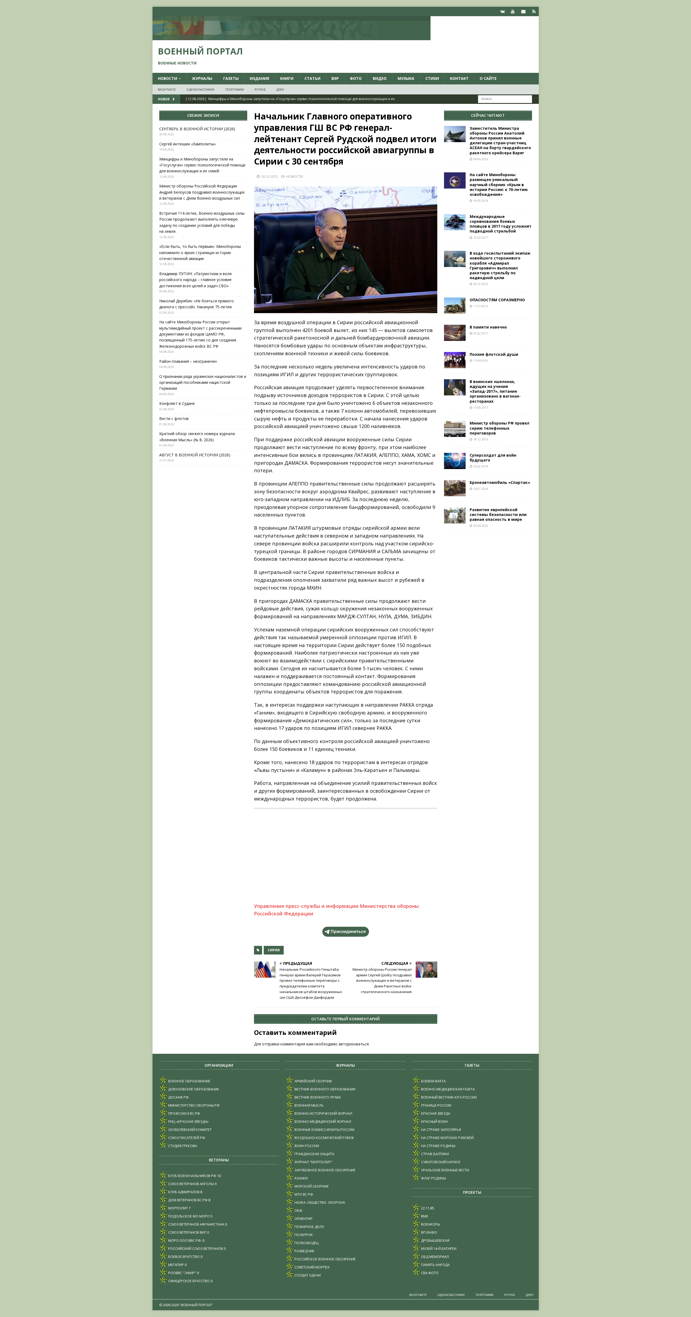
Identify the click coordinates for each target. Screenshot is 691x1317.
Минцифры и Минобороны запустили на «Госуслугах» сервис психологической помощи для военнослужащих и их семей (202, 165)
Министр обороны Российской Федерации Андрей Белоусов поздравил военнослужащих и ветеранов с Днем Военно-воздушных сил (202, 192)
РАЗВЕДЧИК (304, 1250)
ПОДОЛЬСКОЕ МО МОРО (188, 1216)
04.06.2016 (480, 159)
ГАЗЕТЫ (231, 78)
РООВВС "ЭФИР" (181, 1272)
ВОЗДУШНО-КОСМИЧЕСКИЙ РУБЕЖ (324, 1137)
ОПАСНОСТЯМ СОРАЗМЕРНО (497, 299)
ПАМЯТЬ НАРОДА (435, 1264)
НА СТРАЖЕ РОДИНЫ (437, 1145)
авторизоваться (353, 1043)
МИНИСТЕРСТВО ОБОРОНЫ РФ (193, 1105)
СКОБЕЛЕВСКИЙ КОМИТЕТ (189, 1129)
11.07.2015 (480, 306)
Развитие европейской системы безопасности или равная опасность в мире (498, 514)
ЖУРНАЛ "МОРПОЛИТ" (313, 1161)
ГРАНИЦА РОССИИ (435, 1105)
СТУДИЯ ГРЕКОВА (182, 1145)
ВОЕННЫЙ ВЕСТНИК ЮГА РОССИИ (448, 1097)
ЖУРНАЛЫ (202, 78)
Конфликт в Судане (177, 403)
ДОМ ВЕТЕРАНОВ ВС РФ (187, 1200)
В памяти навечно (488, 327)
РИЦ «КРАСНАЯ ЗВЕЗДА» (188, 1121)
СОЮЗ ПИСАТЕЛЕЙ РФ (186, 1137)
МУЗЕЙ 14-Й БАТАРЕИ (438, 1248)
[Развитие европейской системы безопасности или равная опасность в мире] (455, 515)
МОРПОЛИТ (177, 1208)
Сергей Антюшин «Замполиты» (187, 143)
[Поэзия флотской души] (455, 360)
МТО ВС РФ (303, 1194)
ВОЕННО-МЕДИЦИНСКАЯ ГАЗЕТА (447, 1089)
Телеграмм (234, 89)
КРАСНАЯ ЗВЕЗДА (435, 1113)
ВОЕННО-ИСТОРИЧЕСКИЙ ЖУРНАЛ (323, 1113)
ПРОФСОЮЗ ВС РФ (183, 1113)
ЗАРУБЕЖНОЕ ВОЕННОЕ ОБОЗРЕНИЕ (324, 1170)
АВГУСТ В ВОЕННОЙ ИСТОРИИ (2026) (194, 454)
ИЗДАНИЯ (259, 78)
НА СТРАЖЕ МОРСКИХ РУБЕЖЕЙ (447, 1137)
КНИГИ (286, 78)
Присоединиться (348, 931)
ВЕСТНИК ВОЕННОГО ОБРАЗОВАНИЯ (324, 1089)
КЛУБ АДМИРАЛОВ (183, 1191)
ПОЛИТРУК (303, 1234)
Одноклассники (200, 89)
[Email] (523, 11)
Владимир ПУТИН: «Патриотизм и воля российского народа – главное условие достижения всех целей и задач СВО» (195, 279)
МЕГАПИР (175, 1264)
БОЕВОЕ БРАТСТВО (183, 1256)
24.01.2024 (480, 489)
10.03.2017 (480, 237)
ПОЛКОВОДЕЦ (306, 1242)
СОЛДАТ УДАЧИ (307, 1275)
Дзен (280, 89)
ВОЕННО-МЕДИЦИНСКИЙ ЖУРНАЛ (322, 1121)
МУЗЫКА (406, 78)
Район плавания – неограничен (188, 361)
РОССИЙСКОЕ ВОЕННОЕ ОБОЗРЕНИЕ (325, 1259)
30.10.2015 (480, 284)
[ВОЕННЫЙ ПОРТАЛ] (292, 37)
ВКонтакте (167, 89)
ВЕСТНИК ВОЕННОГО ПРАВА (317, 1097)
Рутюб (260, 89)
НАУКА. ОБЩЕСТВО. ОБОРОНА (319, 1202)
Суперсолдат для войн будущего (493, 458)
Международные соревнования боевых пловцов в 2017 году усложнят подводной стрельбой (500, 224)
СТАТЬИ (312, 78)
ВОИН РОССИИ (306, 1145)
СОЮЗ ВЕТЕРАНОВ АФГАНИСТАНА (195, 1224)
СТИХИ (432, 78)
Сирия (274, 950)
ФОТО (356, 78)
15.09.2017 (480, 407)
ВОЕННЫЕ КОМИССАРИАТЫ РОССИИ (324, 1129)
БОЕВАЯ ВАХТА (433, 1081)
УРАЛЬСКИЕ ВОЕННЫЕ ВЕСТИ (444, 1170)
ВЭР (335, 78)
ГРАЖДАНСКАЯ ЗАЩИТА (314, 1153)
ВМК (424, 1216)
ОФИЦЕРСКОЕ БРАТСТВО (188, 1280)
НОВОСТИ (167, 78)
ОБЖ (298, 1210)
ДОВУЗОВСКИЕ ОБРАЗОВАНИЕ (193, 1089)
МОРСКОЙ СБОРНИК (311, 1186)
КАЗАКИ (301, 1178)
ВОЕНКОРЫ (430, 1224)
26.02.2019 (480, 466)
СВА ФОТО (429, 1272)
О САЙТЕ (488, 78)
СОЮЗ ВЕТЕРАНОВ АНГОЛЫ (190, 1183)
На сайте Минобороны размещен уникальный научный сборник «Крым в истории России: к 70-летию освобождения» (499, 184)
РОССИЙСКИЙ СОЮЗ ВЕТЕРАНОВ (195, 1248)
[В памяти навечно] (455, 333)
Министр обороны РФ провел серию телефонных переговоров (499, 427)
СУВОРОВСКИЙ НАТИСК (440, 1161)
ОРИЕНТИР (303, 1218)
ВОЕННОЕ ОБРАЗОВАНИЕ (188, 1081)
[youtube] (513, 11)
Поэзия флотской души (494, 354)
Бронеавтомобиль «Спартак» (500, 482)
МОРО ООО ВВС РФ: (184, 1240)
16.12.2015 (269, 176)
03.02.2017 (480, 333)
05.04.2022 (480, 526)
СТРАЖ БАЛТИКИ (434, 1153)
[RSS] (534, 11)
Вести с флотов (174, 418)
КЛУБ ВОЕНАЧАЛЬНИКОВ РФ (191, 1175)
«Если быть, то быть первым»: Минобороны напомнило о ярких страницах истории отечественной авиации (200, 252)
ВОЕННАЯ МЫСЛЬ (309, 1105)
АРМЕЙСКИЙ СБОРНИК (313, 1081)
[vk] (502, 11)
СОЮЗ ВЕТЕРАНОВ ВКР (186, 1232)
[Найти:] (505, 98)
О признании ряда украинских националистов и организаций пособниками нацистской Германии (202, 382)
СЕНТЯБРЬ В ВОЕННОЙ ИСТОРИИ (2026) (197, 128)
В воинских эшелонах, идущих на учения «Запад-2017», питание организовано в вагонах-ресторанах (495, 391)
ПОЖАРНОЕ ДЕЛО (309, 1226)
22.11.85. (427, 1208)
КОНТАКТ (459, 78)
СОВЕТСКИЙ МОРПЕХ (312, 1267)
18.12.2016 (480, 439)
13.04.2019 (480, 360)
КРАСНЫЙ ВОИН (434, 1121)
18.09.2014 (480, 201)
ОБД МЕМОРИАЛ (434, 1256)
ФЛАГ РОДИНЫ (433, 1178)
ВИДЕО (380, 78)
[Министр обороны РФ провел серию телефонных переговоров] (455, 429)
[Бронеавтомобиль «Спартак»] (455, 488)
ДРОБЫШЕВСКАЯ (434, 1240)
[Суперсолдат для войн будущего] (455, 461)
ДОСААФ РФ (178, 1097)
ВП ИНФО (428, 1232)
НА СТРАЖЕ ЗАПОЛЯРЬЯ (440, 1129)
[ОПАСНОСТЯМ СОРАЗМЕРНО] (455, 305)
